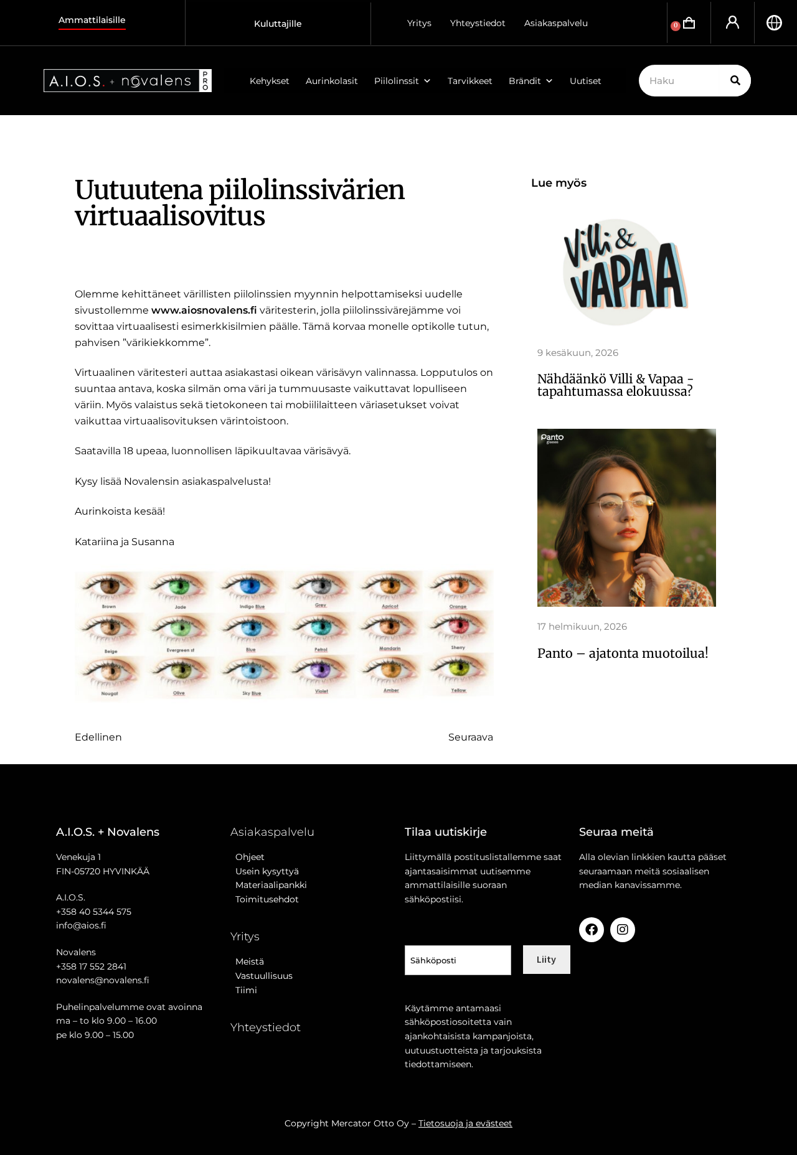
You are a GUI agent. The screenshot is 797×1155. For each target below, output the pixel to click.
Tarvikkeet (470, 81)
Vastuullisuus (261, 975)
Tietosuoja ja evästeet (465, 1123)
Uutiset (585, 81)
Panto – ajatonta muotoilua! (623, 653)
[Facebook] (591, 929)
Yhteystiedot (478, 23)
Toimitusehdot (264, 899)
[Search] (735, 80)
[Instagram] (622, 929)
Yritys (419, 23)
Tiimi (246, 990)
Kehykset (270, 81)
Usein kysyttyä (264, 871)
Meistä (247, 961)
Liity (546, 959)
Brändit (525, 81)
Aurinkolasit (332, 81)
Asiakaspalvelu (556, 23)
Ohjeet (247, 857)
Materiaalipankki (268, 885)
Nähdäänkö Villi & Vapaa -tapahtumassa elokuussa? (615, 385)
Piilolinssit (396, 81)
